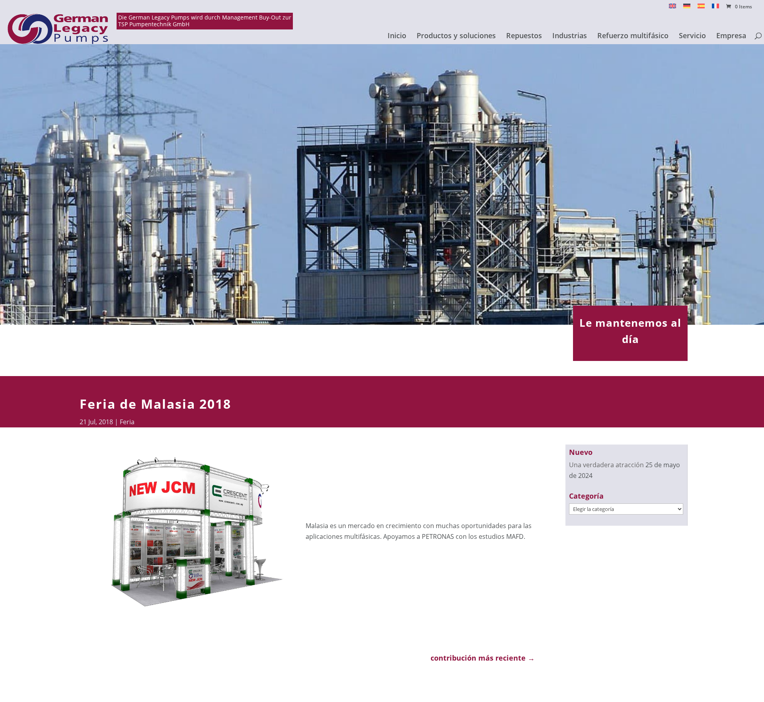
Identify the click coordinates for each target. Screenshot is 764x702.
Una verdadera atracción (606, 464)
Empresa (731, 36)
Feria (127, 421)
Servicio (692, 36)
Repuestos (524, 36)
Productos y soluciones (456, 36)
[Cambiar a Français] (715, 8)
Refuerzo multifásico (632, 36)
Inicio (397, 36)
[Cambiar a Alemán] (686, 8)
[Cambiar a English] (672, 8)
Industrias (569, 36)
